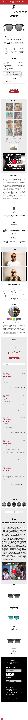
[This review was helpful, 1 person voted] (21, 432)
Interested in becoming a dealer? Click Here (14, 692)
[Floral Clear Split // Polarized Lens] (8, 42)
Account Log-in (14, 662)
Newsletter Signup (11, 668)
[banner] (14, 7)
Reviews (14, 78)
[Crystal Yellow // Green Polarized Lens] (22, 42)
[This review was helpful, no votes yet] (21, 387)
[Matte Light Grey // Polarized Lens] (17, 42)
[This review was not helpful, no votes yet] (24, 387)
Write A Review (14, 358)
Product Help (14, 660)
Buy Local (8, 678)
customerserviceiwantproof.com (12, 689)
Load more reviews (14, 491)
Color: (14, 39)
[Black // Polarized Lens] (5, 42)
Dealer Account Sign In (10, 694)
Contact (14, 663)
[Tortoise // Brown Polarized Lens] (12, 42)
